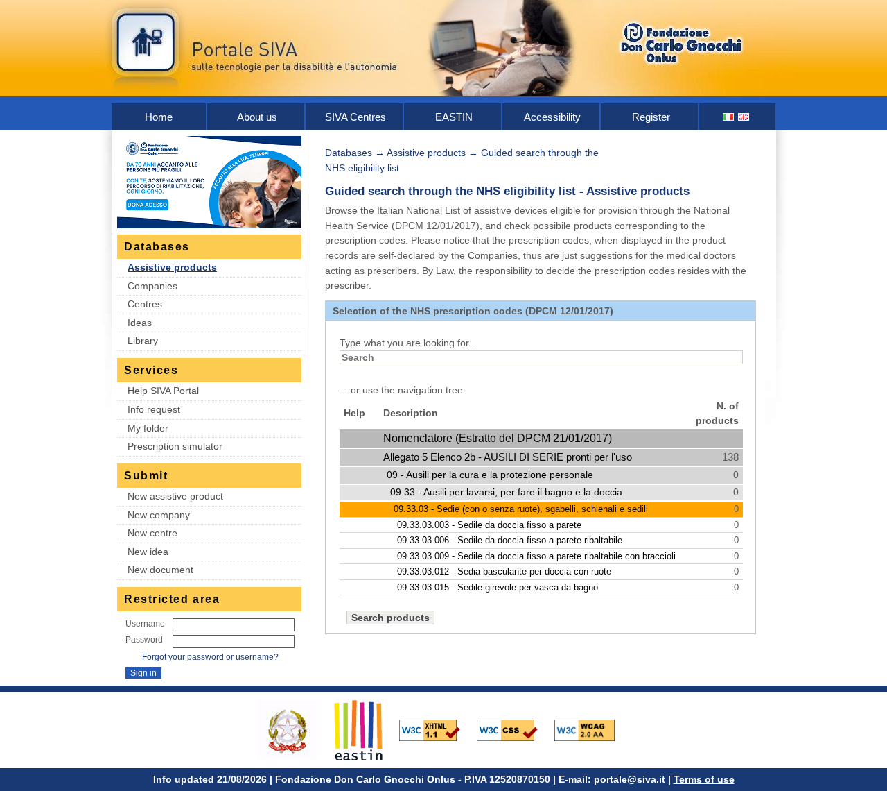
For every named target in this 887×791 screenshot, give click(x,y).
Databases (348, 152)
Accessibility (552, 117)
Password (144, 640)
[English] (744, 116)
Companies (152, 285)
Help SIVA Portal (163, 390)
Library (143, 340)
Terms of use (704, 779)
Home (159, 117)
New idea (148, 551)
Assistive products (172, 267)
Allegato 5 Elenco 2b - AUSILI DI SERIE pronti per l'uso (507, 457)
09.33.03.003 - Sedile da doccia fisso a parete (489, 525)
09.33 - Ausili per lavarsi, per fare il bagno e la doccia (506, 492)
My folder (148, 428)
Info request (154, 409)
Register (651, 117)
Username (145, 624)
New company (159, 514)
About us (257, 117)
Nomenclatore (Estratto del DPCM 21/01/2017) (497, 438)
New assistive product (175, 496)
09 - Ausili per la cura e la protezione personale (490, 474)
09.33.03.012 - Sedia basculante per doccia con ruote (504, 571)
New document (160, 569)
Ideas (140, 322)
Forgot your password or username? (210, 657)
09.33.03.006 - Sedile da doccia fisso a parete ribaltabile (509, 540)
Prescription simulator (175, 446)
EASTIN (454, 117)
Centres (145, 303)
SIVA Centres (355, 117)
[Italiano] (729, 116)
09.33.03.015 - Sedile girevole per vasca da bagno (497, 587)
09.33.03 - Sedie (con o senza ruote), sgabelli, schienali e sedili (521, 509)
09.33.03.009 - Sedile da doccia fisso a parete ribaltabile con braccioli (536, 556)
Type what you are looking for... (408, 342)
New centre (152, 532)
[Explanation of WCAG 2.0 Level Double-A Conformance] (591, 729)
